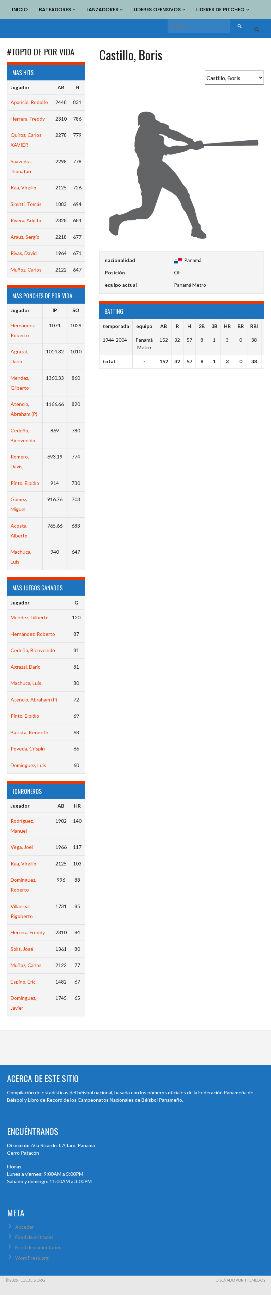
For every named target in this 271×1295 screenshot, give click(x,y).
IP (55, 310)
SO (75, 310)
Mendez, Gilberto (30, 617)
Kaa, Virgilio (23, 187)
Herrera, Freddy (28, 119)
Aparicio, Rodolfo (29, 102)
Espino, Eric (23, 982)
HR (77, 806)
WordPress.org (32, 1258)
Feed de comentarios (38, 1247)
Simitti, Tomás (26, 204)
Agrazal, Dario (26, 667)
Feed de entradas (34, 1237)
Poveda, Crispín (28, 749)
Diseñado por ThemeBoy (241, 1280)
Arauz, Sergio (25, 237)
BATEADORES (55, 9)
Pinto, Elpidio (25, 483)
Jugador (20, 87)
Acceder (24, 1227)
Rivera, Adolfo (26, 220)
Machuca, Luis (26, 683)
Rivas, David (24, 253)
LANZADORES (103, 9)
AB (61, 87)
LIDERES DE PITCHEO (221, 9)
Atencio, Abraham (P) (34, 700)
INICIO (20, 9)
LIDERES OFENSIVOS (158, 9)
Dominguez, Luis (28, 765)
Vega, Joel (22, 847)
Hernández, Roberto (33, 634)
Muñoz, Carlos (26, 270)
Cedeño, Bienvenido (33, 650)
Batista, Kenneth (29, 732)
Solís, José (22, 949)
